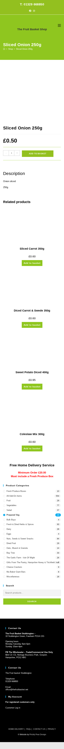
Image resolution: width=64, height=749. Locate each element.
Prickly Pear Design (38, 734)
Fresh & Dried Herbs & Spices (20, 524)
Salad (9, 510)
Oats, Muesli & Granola (17, 548)
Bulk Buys (11, 520)
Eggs (9, 534)
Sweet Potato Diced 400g (32, 372)
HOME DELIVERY (16, 729)
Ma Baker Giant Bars (16, 572)
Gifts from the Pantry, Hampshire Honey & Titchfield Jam (33, 562)
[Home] (4, 49)
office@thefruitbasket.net (16, 689)
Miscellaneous (13, 576)
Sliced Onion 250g (24, 49)
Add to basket (37, 154)
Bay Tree (11, 553)
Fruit (9, 500)
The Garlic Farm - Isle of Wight (21, 557)
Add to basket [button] (32, 263)
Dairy (9, 529)
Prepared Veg (13, 515)
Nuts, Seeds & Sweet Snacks (20, 538)
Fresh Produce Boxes (16, 491)
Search (32, 601)
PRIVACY (52, 729)
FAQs (28, 729)
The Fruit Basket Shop (32, 29)
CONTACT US (39, 729)
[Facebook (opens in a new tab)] (30, 10)
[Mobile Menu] (59, 25)
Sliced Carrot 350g (32, 248)
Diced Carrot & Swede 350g (32, 310)
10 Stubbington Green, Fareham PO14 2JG (24, 636)
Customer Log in (12, 708)
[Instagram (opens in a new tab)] (34, 10)
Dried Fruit (11, 543)
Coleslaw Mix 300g (32, 434)
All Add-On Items (14, 496)
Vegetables (11, 505)
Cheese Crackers (14, 567)
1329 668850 (12, 681)
